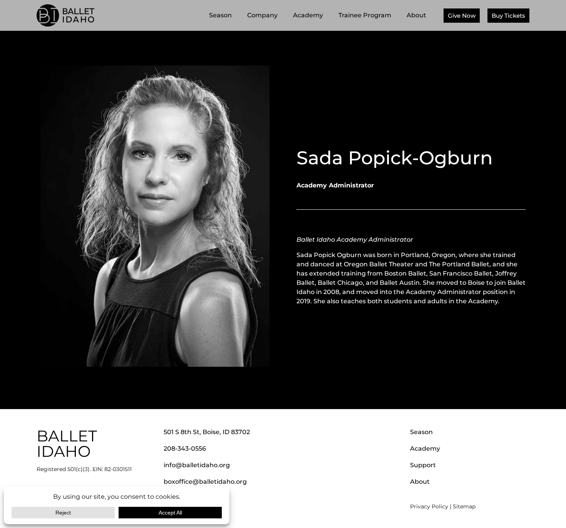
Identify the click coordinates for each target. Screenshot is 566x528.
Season (220, 15)
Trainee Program (364, 15)
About (416, 15)
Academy (308, 15)
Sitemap (464, 506)
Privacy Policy (429, 506)
